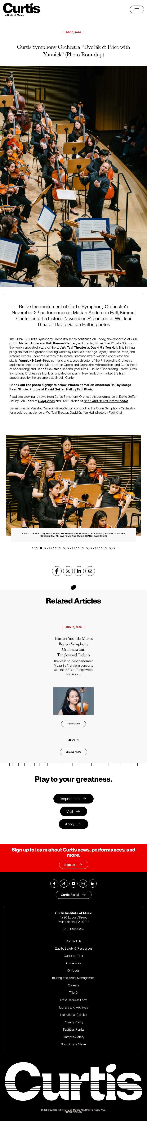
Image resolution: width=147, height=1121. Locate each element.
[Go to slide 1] (70, 740)
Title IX (73, 992)
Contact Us (73, 941)
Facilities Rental (73, 1029)
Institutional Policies (73, 1015)
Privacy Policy (73, 1022)
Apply (69, 824)
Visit (69, 811)
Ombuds (73, 970)
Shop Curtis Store (73, 1044)
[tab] (33, 547)
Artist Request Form (73, 1000)
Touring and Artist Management (73, 978)
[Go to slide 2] (73, 740)
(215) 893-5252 (73, 929)
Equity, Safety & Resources (73, 948)
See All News (73, 752)
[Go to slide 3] (77, 740)
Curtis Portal (70, 894)
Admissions (73, 963)
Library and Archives (73, 1007)
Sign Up (70, 864)
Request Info (70, 798)
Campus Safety (73, 1037)
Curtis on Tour (73, 956)
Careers (73, 985)
